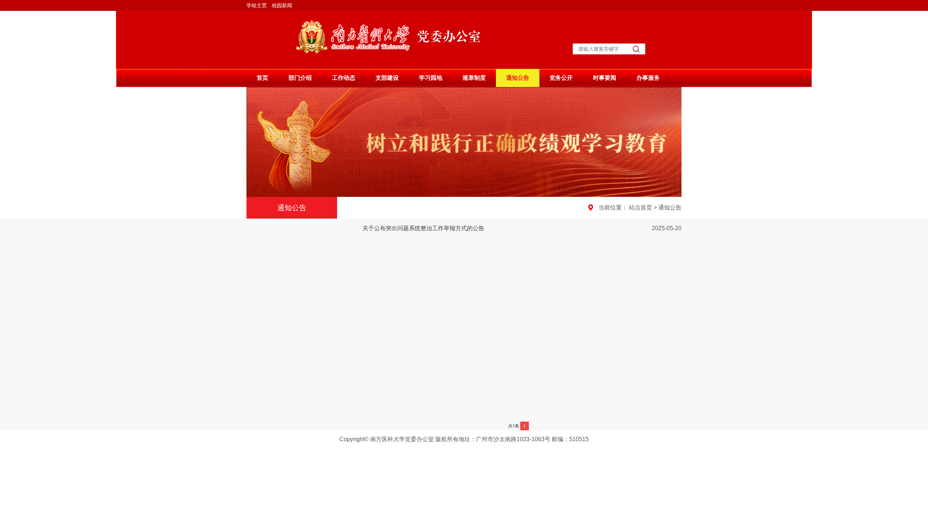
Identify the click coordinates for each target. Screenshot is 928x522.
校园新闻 (282, 5)
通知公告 (517, 78)
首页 (262, 78)
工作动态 (343, 78)
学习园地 (430, 78)
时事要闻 (604, 78)
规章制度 (474, 78)
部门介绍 (300, 78)
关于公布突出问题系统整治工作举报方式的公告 (423, 228)
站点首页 (640, 207)
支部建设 (387, 78)
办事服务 (648, 78)
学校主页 (256, 5)
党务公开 (561, 78)
